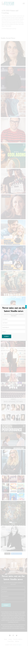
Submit (6, 336)
